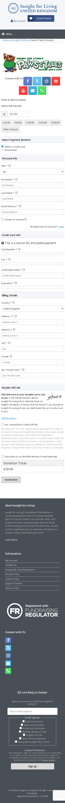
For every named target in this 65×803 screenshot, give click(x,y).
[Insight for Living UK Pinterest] (55, 81)
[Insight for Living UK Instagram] (46, 81)
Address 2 (6, 329)
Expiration (7, 283)
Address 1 (7, 316)
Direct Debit (11, 150)
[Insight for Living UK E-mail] (32, 90)
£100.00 (30, 122)
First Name (7, 179)
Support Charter (13, 583)
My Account (19, 20)
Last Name (7, 192)
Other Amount (10, 129)
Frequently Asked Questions (20, 569)
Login (61, 226)
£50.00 (18, 122)
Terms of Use (12, 588)
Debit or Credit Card (15, 146)
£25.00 (6, 122)
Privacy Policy (12, 574)
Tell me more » (8, 418)
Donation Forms (19, 40)
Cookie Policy (12, 578)
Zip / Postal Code (11, 369)
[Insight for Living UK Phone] (42, 90)
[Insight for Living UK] (32, 8)
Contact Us (10, 564)
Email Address (9, 206)
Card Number (9, 249)
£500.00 (55, 122)
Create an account (14, 219)
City (4, 343)
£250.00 (43, 122)
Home (6, 40)
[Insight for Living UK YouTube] (23, 90)
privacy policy (48, 760)
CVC (4, 259)
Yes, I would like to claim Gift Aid (21, 424)
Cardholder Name (11, 269)
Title (4, 165)
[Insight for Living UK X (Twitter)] (37, 81)
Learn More (11, 539)
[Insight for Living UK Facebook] (27, 81)
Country (6, 302)
